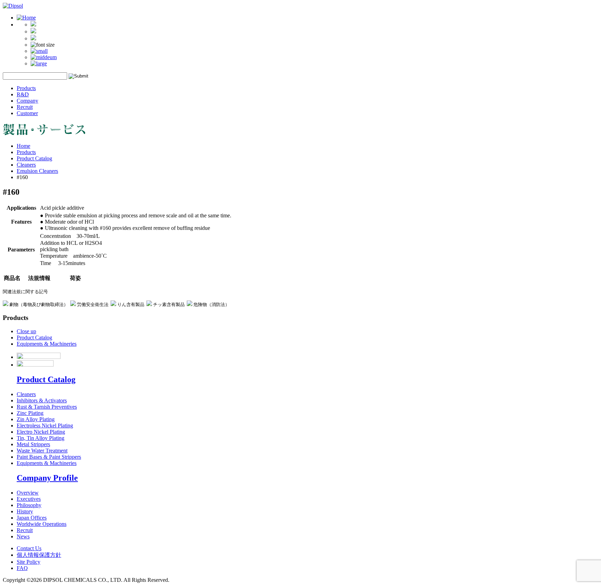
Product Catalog (34, 158)
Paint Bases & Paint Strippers (49, 457)
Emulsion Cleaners (37, 171)
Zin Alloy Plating (36, 419)
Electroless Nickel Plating (45, 425)
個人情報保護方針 (39, 555)
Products (26, 88)
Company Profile (47, 477)
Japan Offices (32, 518)
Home (23, 146)
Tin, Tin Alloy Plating (40, 438)
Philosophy (29, 505)
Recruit (25, 107)
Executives (29, 499)
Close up (26, 331)
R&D (23, 94)
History (25, 511)
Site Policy (28, 562)
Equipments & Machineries (47, 344)
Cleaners (26, 165)
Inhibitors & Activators (42, 400)
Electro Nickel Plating (41, 432)
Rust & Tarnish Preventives (47, 407)
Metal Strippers (33, 444)
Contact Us (29, 548)
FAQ (22, 568)
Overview (28, 493)
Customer (27, 113)
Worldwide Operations (41, 524)
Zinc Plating (30, 413)
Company (27, 101)
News (23, 536)
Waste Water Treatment (42, 450)
